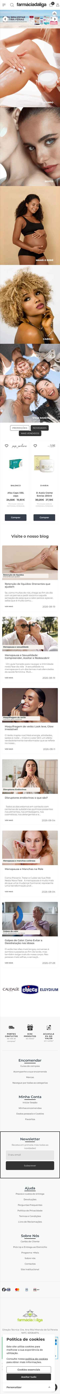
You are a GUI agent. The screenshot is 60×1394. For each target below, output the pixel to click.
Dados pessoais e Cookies (30, 1113)
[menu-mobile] (4, 5)
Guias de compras (30, 1066)
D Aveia (44, 485)
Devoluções (30, 1199)
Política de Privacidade (30, 1210)
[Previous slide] (5, 19)
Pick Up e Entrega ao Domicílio (30, 1247)
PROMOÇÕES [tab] (19, 428)
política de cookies (36, 1358)
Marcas (30, 1077)
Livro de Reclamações (30, 1222)
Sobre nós (30, 1258)
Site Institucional (30, 1269)
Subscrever (30, 1165)
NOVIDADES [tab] (39, 428)
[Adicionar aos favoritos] (6, 446)
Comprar (15, 517)
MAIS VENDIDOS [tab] (30, 433)
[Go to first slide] (54, 19)
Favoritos (30, 1119)
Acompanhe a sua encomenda (30, 1071)
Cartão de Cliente (30, 1241)
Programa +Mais (30, 1252)
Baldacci (16, 485)
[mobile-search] (12, 5)
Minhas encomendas (30, 1108)
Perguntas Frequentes (30, 1205)
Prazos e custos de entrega (30, 1194)
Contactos (30, 1264)
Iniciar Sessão (30, 1102)
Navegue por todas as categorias (30, 1083)
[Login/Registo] (58, 5)
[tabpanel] (30, 482)
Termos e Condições (30, 1216)
